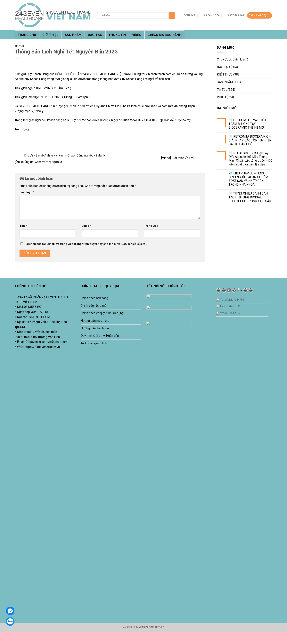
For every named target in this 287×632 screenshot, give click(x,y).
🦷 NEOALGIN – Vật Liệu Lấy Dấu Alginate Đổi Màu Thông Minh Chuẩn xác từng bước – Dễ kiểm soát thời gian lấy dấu (250, 158)
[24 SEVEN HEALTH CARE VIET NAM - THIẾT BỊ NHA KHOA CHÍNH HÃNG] (53, 15)
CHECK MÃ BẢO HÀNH (164, 35)
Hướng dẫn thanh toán (95, 328)
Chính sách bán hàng (94, 298)
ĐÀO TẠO (95, 35)
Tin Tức (19, 46)
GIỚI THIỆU (50, 35)
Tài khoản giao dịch (94, 343)
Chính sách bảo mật (94, 306)
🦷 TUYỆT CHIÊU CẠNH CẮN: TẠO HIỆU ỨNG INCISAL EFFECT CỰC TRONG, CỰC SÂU (250, 197)
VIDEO (137, 35)
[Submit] (172, 15)
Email (86, 226)
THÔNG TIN (117, 35)
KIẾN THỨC (225, 74)
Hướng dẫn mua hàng (95, 321)
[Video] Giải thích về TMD (178, 158)
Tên (23, 226)
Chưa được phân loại (231, 59)
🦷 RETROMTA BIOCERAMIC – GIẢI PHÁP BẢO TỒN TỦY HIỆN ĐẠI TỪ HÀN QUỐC (250, 140)
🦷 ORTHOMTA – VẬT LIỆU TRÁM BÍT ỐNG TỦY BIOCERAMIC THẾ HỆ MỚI (247, 123)
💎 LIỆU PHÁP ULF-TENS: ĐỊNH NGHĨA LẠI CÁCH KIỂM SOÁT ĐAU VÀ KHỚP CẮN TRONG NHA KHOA (248, 179)
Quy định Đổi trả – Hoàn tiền (100, 336)
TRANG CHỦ (27, 35)
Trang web (151, 226)
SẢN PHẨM (73, 35)
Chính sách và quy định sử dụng (102, 313)
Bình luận (27, 192)
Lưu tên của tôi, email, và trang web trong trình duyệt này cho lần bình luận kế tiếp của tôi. (86, 244)
